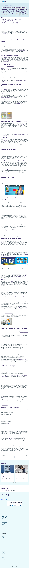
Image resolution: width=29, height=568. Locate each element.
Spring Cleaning (5, 524)
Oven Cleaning (4, 522)
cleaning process (19, 103)
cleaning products (10, 372)
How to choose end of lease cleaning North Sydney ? (7, 457)
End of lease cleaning (4, 57)
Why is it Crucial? (5, 21)
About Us (3, 536)
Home (3, 535)
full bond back (21, 124)
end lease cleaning (10, 66)
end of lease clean (6, 33)
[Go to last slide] (2, 473)
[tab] (13, 482)
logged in (7, 490)
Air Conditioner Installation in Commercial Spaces (20, 476)
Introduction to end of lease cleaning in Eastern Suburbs (11, 19)
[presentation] (7, 469)
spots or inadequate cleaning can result (19, 276)
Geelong (3, 560)
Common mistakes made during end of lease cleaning (11, 24)
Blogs (3, 537)
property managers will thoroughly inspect (13, 425)
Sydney (3, 548)
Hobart (3, 559)
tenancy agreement (5, 61)
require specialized (8, 313)
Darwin (3, 558)
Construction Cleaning (6, 518)
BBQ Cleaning (4, 516)
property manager (5, 140)
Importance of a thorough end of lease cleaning (10, 23)
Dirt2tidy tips (25, 7)
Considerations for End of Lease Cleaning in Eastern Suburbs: (12, 22)
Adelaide (3, 554)
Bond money (3, 68)
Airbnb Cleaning (5, 513)
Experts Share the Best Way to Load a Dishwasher (6, 476)
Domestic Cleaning (5, 519)
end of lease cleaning (8, 28)
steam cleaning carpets (23, 307)
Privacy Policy (4, 538)
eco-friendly (4, 397)
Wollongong (4, 562)
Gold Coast (4, 553)
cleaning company (22, 50)
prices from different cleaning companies (8, 97)
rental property (11, 438)
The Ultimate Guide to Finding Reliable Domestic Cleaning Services (22, 457)
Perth (3, 552)
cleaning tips (10, 452)
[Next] (26, 473)
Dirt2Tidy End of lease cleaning (7, 7)
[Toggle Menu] (27, 2)
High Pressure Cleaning (6, 521)
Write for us (4, 541)
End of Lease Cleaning (16, 452)
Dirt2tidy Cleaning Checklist (17, 7)
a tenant (8, 145)
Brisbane (3, 551)
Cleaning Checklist (4, 452)
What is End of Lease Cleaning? (7, 20)
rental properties (4, 174)
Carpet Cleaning (5, 517)
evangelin (4, 478)
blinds (9, 423)
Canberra (3, 557)
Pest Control (4, 523)
